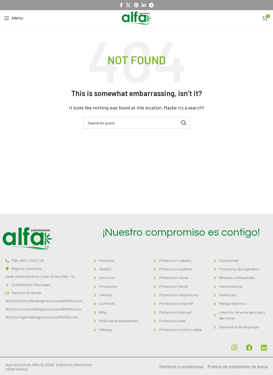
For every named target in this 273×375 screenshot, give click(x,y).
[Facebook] (249, 347)
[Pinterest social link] (136, 5)
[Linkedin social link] (143, 5)
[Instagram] (234, 347)
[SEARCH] (184, 123)
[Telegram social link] (151, 5)
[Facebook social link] (121, 5)
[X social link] (128, 5)
